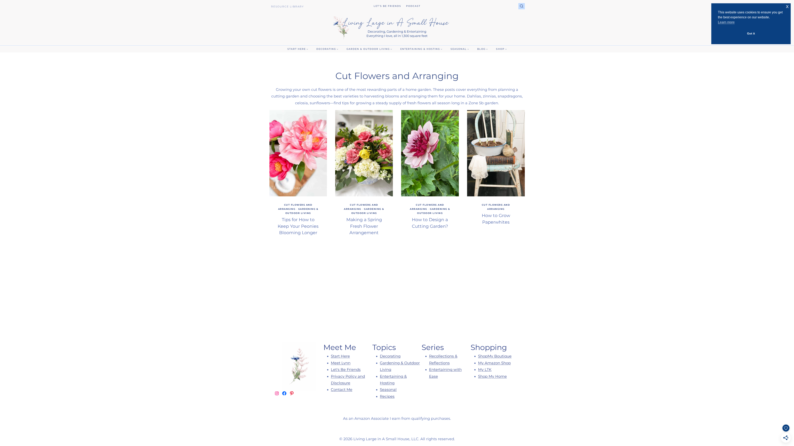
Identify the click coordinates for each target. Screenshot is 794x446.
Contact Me (341, 389)
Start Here (340, 356)
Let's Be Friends (346, 369)
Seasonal (388, 389)
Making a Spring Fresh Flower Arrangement (364, 226)
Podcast (413, 6)
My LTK (484, 369)
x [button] (787, 6)
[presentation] (298, 153)
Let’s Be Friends (387, 6)
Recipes (387, 396)
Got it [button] (751, 33)
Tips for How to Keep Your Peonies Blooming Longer (298, 226)
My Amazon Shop (494, 363)
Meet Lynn (340, 363)
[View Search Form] (521, 6)
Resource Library (287, 6)
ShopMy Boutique (495, 356)
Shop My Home (492, 376)
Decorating (390, 356)
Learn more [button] (726, 22)
